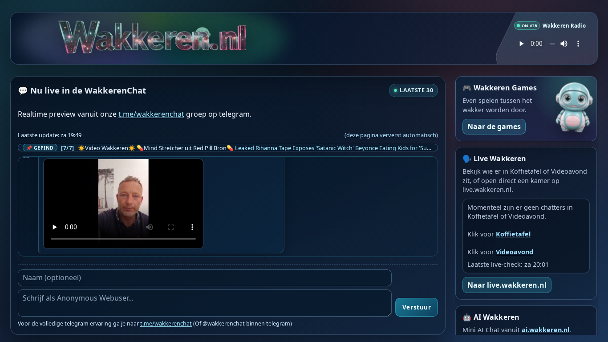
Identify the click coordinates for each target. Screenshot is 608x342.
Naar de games (494, 126)
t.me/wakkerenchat (151, 114)
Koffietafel (513, 234)
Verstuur (416, 307)
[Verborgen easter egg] (178, 35)
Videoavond (514, 252)
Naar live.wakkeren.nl (507, 285)
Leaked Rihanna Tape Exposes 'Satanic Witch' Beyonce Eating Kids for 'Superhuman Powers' (356, 148)
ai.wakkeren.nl (545, 330)
